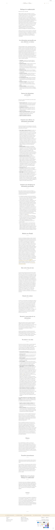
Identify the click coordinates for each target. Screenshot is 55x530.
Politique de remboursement (25, 519)
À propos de (7, 517)
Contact (7, 518)
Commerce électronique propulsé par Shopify (42, 520)
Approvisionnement (23, 517)
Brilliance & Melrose (46, 519)
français (43, 517)
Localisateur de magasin (9, 519)
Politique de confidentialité (24, 518)
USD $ (47, 517)
